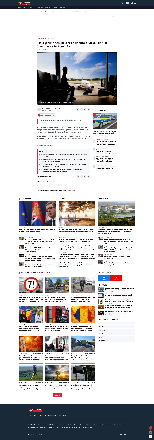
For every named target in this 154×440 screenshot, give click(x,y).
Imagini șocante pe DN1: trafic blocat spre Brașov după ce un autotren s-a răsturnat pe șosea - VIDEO (82, 359)
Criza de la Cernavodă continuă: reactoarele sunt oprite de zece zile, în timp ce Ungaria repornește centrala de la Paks (115, 231)
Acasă (40, 11)
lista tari (49, 185)
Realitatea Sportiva (41, 424)
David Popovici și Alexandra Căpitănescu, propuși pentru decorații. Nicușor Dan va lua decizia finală (29, 329)
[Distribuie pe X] (88, 109)
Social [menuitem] (55, 7)
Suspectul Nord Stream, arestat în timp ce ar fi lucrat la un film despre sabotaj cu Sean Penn (83, 299)
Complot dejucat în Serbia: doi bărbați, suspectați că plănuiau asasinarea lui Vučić (65, 155)
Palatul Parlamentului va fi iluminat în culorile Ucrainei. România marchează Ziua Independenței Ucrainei (63, 170)
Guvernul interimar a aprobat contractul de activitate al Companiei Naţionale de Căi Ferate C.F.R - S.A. (57, 359)
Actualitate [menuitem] (31, 7)
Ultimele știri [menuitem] (22, 7)
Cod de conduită (62, 415)
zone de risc (58, 185)
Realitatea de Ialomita (76, 427)
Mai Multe (57, 395)
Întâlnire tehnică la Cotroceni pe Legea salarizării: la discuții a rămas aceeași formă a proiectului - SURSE (76, 231)
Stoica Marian (39, 295)
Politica (98, 148)
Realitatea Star (50, 424)
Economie (98, 139)
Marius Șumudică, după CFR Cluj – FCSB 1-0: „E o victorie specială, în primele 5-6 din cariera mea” (64, 160)
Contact (30, 415)
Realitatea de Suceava (107, 424)
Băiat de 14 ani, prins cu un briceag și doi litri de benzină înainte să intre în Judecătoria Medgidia (104, 133)
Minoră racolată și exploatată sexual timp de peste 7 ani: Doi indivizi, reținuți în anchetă (81, 387)
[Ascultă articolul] (150, 428)
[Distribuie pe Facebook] (81, 109)
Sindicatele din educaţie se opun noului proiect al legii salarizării (38, 266)
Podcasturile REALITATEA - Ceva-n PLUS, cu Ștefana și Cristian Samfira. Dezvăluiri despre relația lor (64, 165)
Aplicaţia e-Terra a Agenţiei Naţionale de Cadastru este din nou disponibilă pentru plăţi (30, 387)
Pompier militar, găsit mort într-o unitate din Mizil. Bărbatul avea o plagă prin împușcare (56, 328)
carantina (41, 185)
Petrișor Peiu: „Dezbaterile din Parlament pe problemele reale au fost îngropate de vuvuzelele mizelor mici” (75, 265)
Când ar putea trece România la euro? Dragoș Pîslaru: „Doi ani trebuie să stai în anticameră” (106, 143)
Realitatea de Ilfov (53, 108)
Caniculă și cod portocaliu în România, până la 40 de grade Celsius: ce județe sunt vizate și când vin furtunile (81, 329)
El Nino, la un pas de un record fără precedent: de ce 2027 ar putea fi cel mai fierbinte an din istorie (31, 358)
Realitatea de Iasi (97, 424)
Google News (70, 190)
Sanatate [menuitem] (62, 7)
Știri (46, 11)
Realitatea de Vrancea (73, 424)
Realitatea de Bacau (87, 427)
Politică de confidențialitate (50, 415)
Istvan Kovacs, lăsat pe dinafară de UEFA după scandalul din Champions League (106, 168)
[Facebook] (132, 3)
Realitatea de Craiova (54, 427)
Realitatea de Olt (43, 427)
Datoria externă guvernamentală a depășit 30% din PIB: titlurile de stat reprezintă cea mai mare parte (119, 250)
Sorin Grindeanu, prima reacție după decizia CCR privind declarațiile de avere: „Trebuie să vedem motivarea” (106, 152)
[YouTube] (135, 3)
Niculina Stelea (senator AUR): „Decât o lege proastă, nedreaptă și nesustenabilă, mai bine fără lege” (77, 240)
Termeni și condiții (38, 415)
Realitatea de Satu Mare (85, 424)
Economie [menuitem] (48, 7)
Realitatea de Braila (65, 427)
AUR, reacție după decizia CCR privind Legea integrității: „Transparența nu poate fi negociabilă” (105, 161)
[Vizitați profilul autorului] (39, 109)
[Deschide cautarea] (122, 3)
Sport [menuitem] (69, 7)
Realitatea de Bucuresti (61, 424)
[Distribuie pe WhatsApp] (85, 109)
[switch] (127, 3)
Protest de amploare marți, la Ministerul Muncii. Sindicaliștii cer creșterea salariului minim (118, 241)
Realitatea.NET (31, 424)
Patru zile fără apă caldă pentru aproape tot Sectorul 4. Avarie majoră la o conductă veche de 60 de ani (56, 300)
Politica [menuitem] (40, 7)
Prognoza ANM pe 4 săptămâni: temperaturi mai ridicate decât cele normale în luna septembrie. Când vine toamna (56, 388)
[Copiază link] (78, 109)
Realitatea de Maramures (120, 424)
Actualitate (51, 11)
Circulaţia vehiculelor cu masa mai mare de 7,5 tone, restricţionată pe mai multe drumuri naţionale (31, 299)
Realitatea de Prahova (33, 427)
